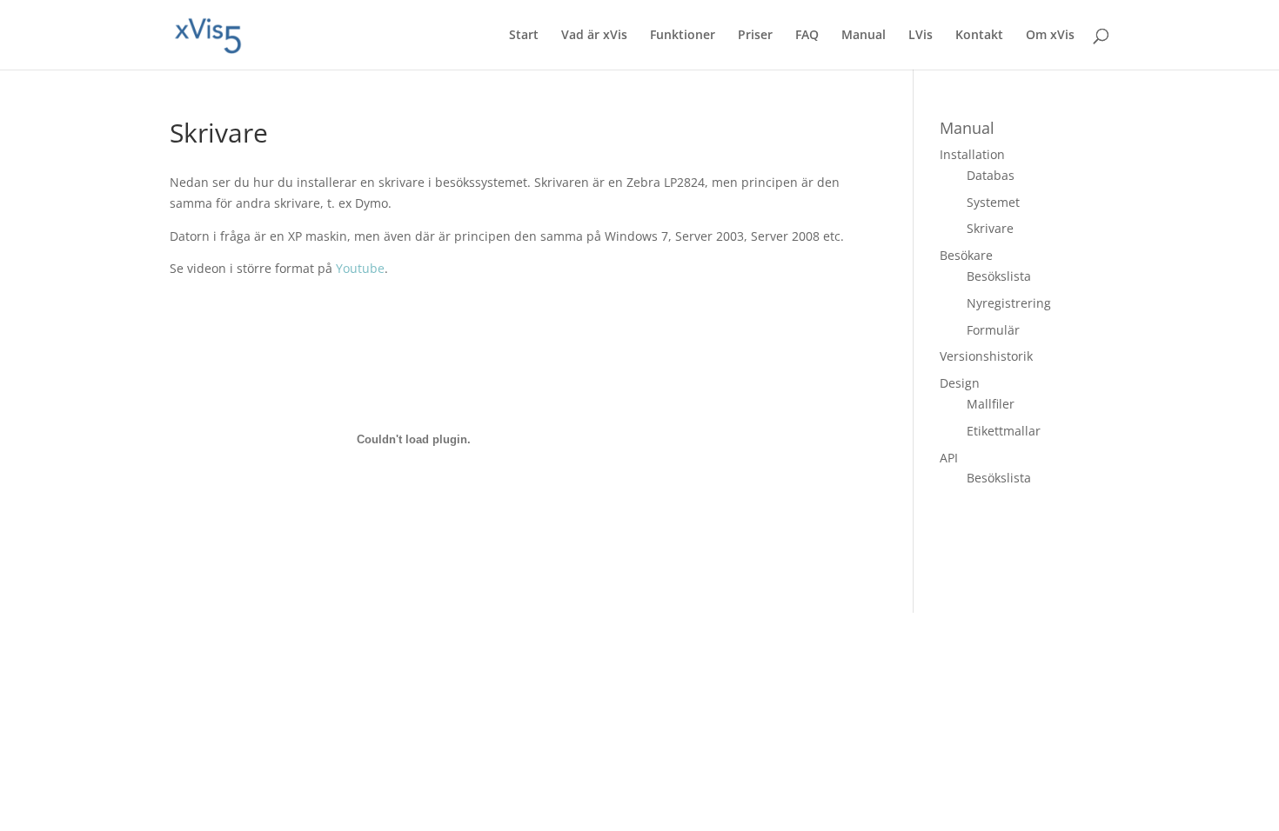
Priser (755, 36)
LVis (920, 36)
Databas (990, 175)
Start (524, 36)
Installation (972, 154)
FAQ (807, 36)
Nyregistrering (1009, 303)
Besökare (966, 255)
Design (960, 383)
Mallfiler (990, 404)
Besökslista (999, 276)
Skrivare (990, 228)
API (949, 457)
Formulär (993, 330)
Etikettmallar (1004, 430)
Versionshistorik (986, 356)
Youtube (360, 268)
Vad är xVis (594, 36)
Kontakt (979, 36)
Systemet (993, 202)
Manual (863, 36)
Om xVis (1050, 36)
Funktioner (682, 36)
